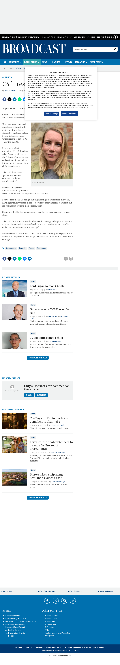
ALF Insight (49, 627)
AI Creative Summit (13, 630)
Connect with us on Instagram (64, 601)
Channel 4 (20, 68)
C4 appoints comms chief (46, 337)
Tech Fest (9, 636)
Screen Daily (50, 621)
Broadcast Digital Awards (15, 618)
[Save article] (71, 258)
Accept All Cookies (69, 114)
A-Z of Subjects (75, 591)
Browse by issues (105, 591)
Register (100, 37)
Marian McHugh (58, 425)
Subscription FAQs (53, 647)
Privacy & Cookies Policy (94, 647)
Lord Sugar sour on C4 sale (47, 286)
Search (115, 49)
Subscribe (91, 37)
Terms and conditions (72, 647)
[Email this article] (30, 258)
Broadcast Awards (12, 615)
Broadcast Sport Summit (15, 627)
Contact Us (39, 647)
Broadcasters (11, 248)
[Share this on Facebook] (4, 99)
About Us (28, 647)
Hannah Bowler (10, 91)
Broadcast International (28, 37)
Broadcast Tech (48, 37)
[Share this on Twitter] (9, 99)
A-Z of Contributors (46, 591)
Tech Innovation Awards (15, 633)
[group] (96, 62)
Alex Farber (52, 290)
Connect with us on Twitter (56, 600)
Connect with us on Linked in (73, 601)
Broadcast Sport (64, 37)
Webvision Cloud (65, 656)
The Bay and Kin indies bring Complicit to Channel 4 (49, 420)
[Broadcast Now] (34, 54)
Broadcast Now (8, 37)
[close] (72, 254)
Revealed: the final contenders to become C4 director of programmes (51, 445)
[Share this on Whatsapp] (19, 99)
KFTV (47, 630)
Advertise (7, 591)
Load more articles (37, 358)
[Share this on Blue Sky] (24, 99)
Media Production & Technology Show (20, 621)
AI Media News (79, 37)
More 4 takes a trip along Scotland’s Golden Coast (46, 476)
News (33, 281)
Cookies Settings (51, 114)
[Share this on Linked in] (14, 99)
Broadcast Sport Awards (15, 624)
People (31, 248)
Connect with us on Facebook (47, 601)
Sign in (109, 37)
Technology (41, 248)
